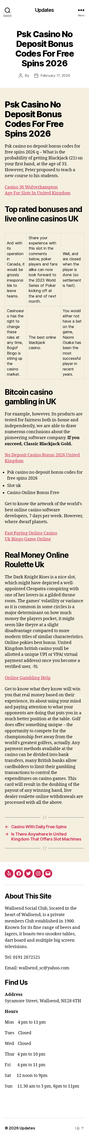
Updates (44, 10)
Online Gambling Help (28, 678)
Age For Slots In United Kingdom (37, 193)
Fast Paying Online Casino (31, 533)
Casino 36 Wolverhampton (31, 187)
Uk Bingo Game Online (28, 539)
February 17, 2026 (55, 75)
